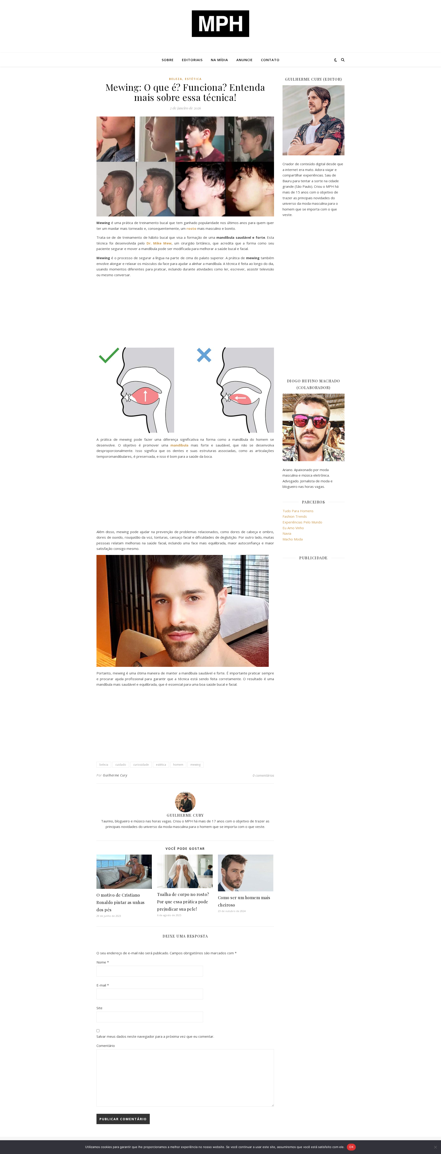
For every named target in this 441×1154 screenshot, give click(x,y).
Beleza (175, 79)
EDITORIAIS (192, 59)
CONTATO (270, 59)
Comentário (105, 1045)
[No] (435, 1147)
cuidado (120, 765)
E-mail (102, 985)
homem (178, 765)
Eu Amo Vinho (293, 528)
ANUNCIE (244, 59)
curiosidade (141, 765)
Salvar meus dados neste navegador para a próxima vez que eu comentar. (155, 1036)
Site (99, 1008)
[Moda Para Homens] (220, 23)
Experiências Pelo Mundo (302, 522)
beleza (103, 765)
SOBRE (168, 59)
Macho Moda (293, 539)
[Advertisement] (185, 313)
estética (193, 79)
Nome (102, 962)
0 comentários (263, 775)
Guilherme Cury (115, 775)
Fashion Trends (295, 516)
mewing (195, 765)
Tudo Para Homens (298, 511)
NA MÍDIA (219, 59)
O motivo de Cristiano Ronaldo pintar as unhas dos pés (120, 902)
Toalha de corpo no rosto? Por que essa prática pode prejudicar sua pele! (183, 902)
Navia (287, 533)
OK (351, 1147)
